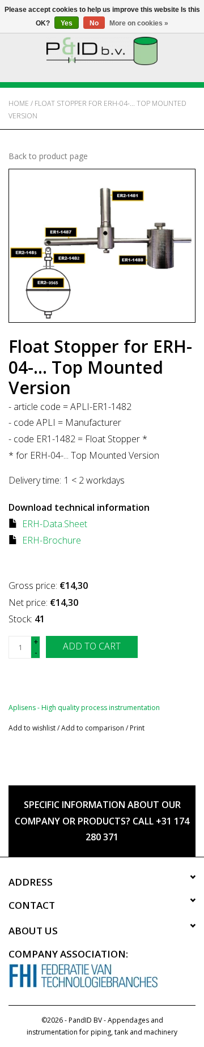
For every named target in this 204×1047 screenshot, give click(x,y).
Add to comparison (93, 728)
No (94, 23)
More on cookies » (138, 23)
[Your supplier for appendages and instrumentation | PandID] (102, 50)
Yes (67, 23)
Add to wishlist (32, 728)
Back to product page (48, 156)
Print (137, 728)
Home (18, 103)
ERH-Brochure (51, 540)
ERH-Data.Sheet (54, 524)
